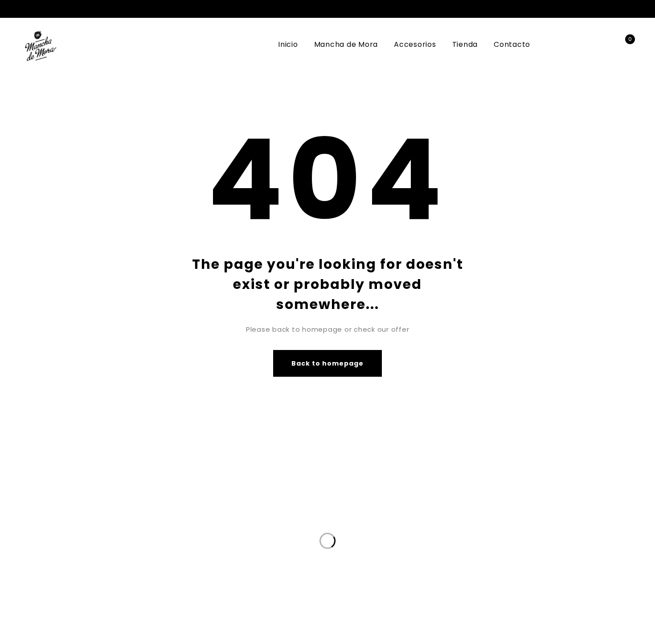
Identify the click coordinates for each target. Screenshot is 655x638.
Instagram (628, 8)
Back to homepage (327, 363)
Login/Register (604, 45)
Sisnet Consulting (483, 595)
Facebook (614, 8)
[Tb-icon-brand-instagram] (454, 551)
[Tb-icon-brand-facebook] (436, 551)
